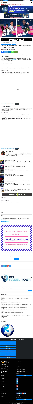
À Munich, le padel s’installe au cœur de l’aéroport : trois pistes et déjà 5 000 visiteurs (18, 170)
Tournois (1, 0)
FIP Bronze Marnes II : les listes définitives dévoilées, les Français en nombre (11, 310)
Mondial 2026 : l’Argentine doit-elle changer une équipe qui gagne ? (15, 166)
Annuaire (12, 403)
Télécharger (16, 148)
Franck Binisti (12, 160)
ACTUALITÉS (5, 42)
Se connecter (18, 366)
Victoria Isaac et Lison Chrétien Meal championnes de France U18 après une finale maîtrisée (14, 309)
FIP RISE (4, 197)
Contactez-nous (3, 368)
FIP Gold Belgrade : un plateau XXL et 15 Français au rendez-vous (14, 4)
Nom (2, 212)
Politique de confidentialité (24, 402)
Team (21, 403)
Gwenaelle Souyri (4, 49)
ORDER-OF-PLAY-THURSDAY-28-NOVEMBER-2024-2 (7, 148)
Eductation (2, 386)
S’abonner (16, 258)
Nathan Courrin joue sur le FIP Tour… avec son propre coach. (14, 175)
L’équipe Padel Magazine (4, 369)
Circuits (2, 383)
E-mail (2, 215)
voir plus (22, 339)
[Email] (16, 52)
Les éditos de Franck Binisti (5, 366)
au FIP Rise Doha (13, 59)
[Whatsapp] (12, 52)
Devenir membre (5, 0)
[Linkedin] (9, 52)
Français (25, 0)
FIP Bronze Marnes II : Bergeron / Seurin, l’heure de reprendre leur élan (11, 302)
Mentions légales (18, 402)
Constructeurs (3, 378)
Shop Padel (2, 375)
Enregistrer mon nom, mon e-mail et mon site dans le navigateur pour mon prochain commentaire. (15, 218)
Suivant (30, 39)
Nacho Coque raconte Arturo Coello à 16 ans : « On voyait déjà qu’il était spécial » (18, 184)
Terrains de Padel (3, 396)
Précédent (2, 39)
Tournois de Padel (3, 393)
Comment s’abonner (19, 364)
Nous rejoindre (18, 403)
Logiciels (2, 381)
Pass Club (15, 403)
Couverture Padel (3, 384)
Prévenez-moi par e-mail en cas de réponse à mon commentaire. (10, 219)
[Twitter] (6, 52)
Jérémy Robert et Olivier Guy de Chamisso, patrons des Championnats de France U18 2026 (14, 307)
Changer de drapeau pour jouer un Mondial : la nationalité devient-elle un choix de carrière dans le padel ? (16, 304)
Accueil (2, 42)
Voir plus (2, 373)
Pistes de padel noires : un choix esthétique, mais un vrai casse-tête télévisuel (12, 312)
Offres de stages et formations (21, 369)
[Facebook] (2, 52)
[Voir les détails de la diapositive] (16, 39)
